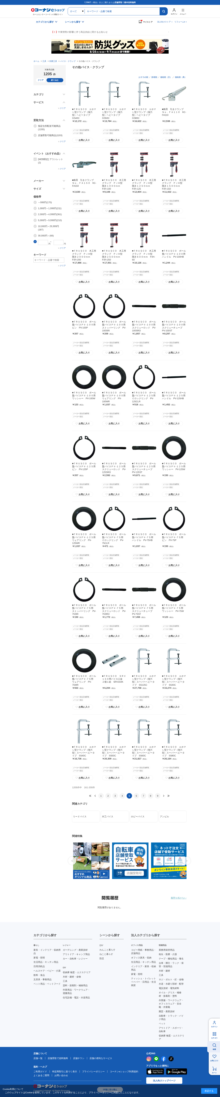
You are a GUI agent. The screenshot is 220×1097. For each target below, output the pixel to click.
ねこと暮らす (106, 954)
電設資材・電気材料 (169, 988)
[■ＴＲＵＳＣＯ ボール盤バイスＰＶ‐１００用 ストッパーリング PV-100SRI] (114, 306)
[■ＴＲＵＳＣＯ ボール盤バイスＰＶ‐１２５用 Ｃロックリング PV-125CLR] (144, 377)
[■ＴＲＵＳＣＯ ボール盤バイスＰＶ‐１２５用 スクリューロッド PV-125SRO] (114, 448)
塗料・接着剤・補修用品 (75, 985)
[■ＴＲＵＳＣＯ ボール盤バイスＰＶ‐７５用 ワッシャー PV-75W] (174, 589)
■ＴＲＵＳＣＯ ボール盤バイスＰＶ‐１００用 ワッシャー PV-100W (85, 395)
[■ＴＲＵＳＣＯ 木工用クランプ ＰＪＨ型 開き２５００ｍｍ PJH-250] (114, 235)
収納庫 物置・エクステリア (77, 972)
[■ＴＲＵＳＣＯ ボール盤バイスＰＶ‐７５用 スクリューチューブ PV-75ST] (144, 589)
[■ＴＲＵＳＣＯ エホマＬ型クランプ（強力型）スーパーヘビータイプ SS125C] (144, 660)
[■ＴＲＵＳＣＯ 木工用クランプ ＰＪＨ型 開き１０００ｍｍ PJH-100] (114, 164)
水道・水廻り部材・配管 (171, 984)
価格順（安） (166, 77)
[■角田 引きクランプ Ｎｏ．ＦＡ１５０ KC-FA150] (84, 164)
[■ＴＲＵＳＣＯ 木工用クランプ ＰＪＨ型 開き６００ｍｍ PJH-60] (144, 235)
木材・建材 (164, 970)
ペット (162, 1023)
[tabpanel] (90, 860)
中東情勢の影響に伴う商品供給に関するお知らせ (79, 32)
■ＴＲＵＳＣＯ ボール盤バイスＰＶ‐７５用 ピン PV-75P (174, 537)
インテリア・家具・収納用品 (143, 968)
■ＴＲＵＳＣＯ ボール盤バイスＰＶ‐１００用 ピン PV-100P (85, 324)
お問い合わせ (61, 1075)
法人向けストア (164, 22)
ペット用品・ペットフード (47, 984)
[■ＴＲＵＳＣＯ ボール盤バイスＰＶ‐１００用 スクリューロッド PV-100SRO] (144, 306)
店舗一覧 (38, 1058)
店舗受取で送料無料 (58, 1058)
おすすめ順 (143, 77)
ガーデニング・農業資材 (75, 950)
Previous (72, 861)
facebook (163, 1058)
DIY (101, 945)
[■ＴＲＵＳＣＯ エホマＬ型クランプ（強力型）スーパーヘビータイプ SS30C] (174, 660)
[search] (163, 11)
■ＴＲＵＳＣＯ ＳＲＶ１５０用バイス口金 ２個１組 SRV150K (114, 679)
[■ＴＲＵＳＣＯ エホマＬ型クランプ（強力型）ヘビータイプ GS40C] (84, 94)
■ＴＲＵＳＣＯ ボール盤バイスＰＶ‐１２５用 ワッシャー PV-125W (175, 466)
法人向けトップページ (164, 1080)
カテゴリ (214, 1038)
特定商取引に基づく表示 (64, 1071)
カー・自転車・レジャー (75, 958)
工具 (65, 981)
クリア (41, 80)
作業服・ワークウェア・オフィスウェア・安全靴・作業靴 (171, 1003)
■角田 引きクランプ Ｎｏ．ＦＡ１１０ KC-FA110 (174, 112)
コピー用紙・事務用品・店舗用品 (143, 952)
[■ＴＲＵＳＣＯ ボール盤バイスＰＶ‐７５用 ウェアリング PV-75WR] (84, 660)
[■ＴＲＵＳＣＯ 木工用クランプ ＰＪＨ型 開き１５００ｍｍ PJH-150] (174, 164)
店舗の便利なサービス (101, 1058)
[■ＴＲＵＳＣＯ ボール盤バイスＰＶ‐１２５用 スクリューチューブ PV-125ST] (144, 448)
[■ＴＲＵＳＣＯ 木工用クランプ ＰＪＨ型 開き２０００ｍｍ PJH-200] (84, 235)
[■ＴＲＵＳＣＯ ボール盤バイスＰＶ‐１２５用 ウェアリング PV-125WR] (84, 519)
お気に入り (82, 140)
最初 (90, 796)
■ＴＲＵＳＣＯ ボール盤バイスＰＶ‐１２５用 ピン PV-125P (85, 466)
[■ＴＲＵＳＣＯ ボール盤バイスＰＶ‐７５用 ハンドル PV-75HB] (144, 519)
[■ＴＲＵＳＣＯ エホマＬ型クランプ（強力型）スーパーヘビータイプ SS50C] (114, 731)
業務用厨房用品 (167, 950)
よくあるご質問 (41, 1075)
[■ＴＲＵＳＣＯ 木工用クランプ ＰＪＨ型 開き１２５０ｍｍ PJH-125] (144, 164)
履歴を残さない (179, 898)
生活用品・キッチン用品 (45, 962)
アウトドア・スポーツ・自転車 (171, 1030)
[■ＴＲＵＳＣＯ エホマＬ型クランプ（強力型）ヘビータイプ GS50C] (114, 94)
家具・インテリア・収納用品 (47, 952)
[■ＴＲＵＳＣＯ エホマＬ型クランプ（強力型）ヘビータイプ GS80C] (144, 94)
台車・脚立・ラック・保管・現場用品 (171, 965)
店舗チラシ (78, 1058)
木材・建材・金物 (72, 976)
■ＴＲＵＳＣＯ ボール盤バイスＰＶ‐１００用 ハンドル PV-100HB (175, 254)
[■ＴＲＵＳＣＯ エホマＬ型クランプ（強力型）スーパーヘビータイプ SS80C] (174, 731)
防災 (102, 958)
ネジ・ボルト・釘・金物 (171, 979)
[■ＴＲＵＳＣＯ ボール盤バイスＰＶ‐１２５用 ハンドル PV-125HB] (174, 377)
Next (186, 861)
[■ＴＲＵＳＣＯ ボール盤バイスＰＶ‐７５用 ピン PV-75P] (174, 519)
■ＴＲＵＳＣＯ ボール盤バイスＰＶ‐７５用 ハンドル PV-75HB (144, 537)
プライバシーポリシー (93, 1071)
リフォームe (179, 22)
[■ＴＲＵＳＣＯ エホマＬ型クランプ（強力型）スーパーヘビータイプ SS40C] (84, 731)
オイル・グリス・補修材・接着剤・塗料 (170, 994)
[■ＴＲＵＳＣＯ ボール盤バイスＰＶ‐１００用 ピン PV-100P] (84, 306)
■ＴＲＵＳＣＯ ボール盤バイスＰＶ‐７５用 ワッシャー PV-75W (174, 608)
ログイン (214, 1027)
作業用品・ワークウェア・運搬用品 (76, 991)
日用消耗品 (39, 966)
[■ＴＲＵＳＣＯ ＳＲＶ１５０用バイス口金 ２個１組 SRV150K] (114, 660)
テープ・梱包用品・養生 (171, 958)
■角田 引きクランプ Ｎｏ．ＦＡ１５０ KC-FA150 (84, 183)
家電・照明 (39, 957)
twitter (171, 1058)
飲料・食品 (39, 975)
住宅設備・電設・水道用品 (76, 997)
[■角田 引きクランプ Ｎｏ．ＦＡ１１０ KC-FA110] (174, 94)
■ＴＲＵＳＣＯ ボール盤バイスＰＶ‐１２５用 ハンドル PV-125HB (175, 395)
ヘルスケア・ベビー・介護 (47, 970)
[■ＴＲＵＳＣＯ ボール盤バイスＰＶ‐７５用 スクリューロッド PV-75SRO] (114, 589)
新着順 (154, 77)
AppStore (155, 1071)
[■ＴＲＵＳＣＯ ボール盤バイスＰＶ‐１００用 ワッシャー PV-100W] (84, 377)
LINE (156, 1058)
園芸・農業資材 (167, 1011)
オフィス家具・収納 (141, 957)
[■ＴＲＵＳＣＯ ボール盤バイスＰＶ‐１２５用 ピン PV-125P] (84, 448)
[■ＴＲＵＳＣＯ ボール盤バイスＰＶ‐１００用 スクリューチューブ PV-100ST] (174, 306)
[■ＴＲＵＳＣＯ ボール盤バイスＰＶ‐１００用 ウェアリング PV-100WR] (114, 377)
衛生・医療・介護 (168, 954)
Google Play (176, 1071)
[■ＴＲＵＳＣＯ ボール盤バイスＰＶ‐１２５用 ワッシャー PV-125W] (174, 448)
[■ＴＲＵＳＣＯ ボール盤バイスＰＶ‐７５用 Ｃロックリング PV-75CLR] (114, 519)
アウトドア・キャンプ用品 (76, 954)
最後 (168, 796)
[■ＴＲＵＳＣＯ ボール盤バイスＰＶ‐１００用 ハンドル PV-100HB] (174, 235)
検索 (214, 1049)
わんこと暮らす (107, 949)
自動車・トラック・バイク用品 (171, 1017)
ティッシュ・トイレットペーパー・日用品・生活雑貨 (143, 982)
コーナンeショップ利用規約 (124, 1071)
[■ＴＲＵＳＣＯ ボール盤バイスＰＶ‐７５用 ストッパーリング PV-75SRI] (84, 589)
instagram (148, 1058)
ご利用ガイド (40, 1071)
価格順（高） (181, 77)
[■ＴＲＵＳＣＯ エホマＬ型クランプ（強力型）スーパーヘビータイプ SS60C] (144, 731)
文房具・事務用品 (42, 979)
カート (214, 1073)
